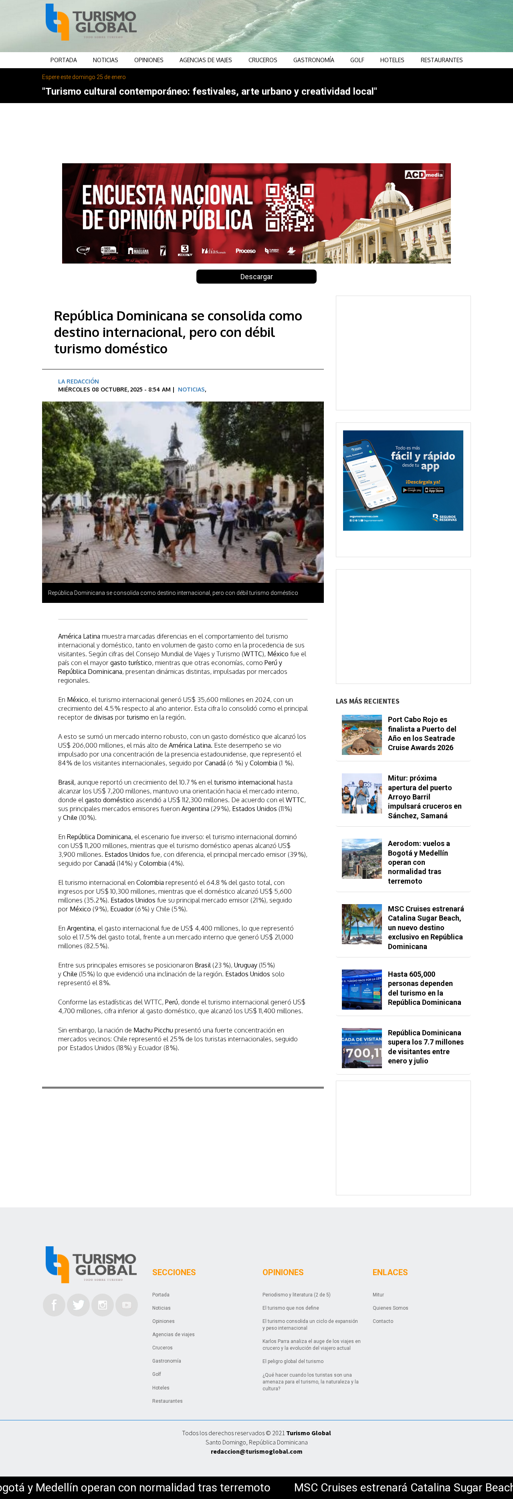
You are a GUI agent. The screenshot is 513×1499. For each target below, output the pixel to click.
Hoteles (392, 60)
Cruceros (262, 60)
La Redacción (78, 381)
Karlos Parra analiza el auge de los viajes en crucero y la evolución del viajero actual (312, 1345)
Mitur (378, 1295)
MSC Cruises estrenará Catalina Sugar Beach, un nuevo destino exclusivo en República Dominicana (426, 928)
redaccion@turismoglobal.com (257, 1451)
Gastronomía (313, 60)
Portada (63, 60)
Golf (357, 60)
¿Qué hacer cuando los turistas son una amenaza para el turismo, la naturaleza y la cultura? (311, 1381)
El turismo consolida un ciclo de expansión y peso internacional (310, 1324)
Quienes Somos (390, 1308)
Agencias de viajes (206, 60)
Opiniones (149, 60)
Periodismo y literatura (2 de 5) (297, 1295)
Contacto (383, 1321)
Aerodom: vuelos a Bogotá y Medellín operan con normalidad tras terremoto (419, 862)
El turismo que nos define (291, 1308)
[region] (321, 26)
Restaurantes (442, 60)
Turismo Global (308, 1433)
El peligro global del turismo (293, 1361)
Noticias (105, 60)
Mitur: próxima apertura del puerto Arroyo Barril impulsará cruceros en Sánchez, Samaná (425, 797)
